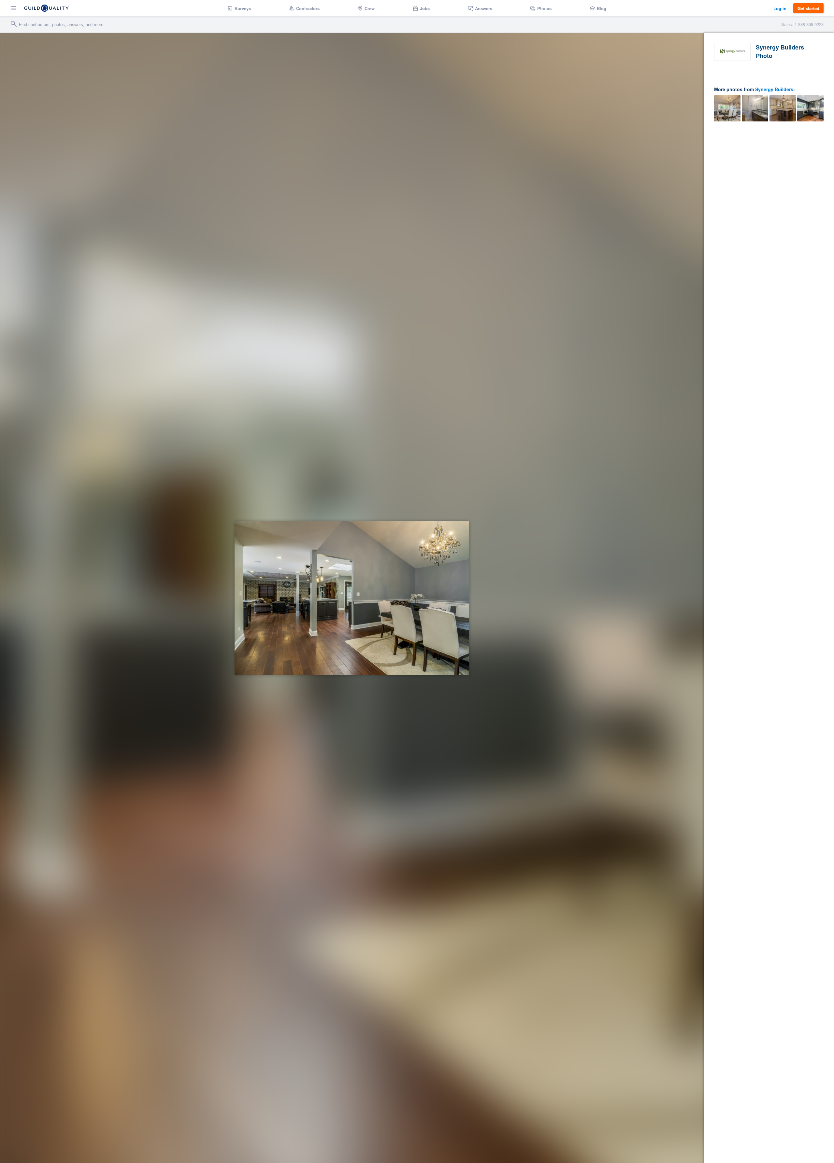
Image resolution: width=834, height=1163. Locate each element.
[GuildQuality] (46, 8)
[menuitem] (239, 8)
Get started (808, 8)
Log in (779, 8)
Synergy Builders (774, 89)
